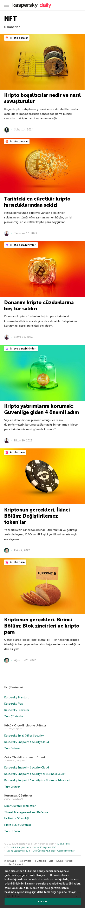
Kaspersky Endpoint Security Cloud (26, 742)
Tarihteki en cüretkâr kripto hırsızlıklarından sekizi (37, 202)
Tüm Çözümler (13, 716)
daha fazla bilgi (46, 892)
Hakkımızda (25, 861)
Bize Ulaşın (10, 861)
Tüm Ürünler (12, 831)
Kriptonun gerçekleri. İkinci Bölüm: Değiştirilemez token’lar (37, 516)
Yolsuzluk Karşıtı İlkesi (18, 847)
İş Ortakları (40, 861)
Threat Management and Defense (26, 812)
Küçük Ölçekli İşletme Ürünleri (25, 725)
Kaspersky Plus (13, 703)
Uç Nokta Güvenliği (16, 818)
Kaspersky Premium (16, 710)
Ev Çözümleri (13, 687)
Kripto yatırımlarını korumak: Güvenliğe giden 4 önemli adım (41, 409)
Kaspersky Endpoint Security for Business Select (35, 773)
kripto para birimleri (23, 244)
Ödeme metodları (66, 850)
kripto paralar (18, 37)
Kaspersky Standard (16, 697)
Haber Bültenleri (14, 864)
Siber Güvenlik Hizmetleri (20, 805)
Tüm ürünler (12, 748)
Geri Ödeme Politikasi (44, 850)
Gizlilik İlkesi (63, 843)
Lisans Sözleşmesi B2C (44, 847)
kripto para (17, 452)
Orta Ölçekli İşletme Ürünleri (24, 757)
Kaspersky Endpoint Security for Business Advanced (37, 780)
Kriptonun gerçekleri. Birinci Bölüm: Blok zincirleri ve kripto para (41, 626)
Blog (51, 861)
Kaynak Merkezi (64, 861)
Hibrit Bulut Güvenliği (17, 824)
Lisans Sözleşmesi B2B (18, 850)
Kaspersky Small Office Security (24, 735)
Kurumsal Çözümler (18, 795)
